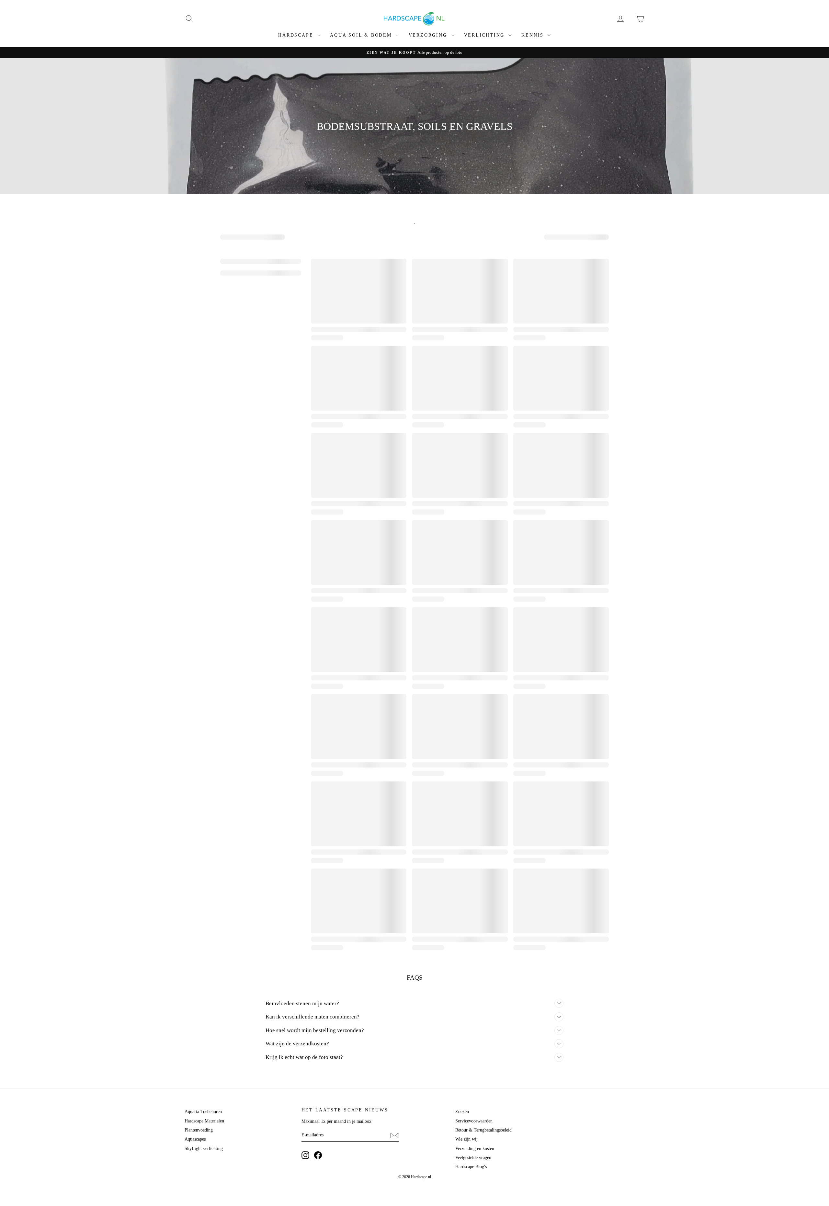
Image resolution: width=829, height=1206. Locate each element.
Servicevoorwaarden (474, 1121)
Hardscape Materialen (204, 1121)
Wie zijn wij (466, 1139)
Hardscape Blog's (471, 1166)
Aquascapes (195, 1139)
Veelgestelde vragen (473, 1157)
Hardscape (296, 35)
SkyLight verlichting (204, 1148)
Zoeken (462, 1111)
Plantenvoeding (199, 1130)
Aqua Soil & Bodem (362, 35)
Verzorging (429, 35)
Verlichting (485, 35)
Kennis (533, 35)
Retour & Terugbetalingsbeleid (483, 1130)
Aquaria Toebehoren (203, 1111)
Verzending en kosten (474, 1148)
